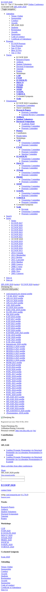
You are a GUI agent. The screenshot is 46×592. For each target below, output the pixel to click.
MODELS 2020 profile (15, 346)
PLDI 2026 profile (13, 369)
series (17, 284)
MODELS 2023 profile (15, 353)
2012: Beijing (16, 257)
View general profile (8, 475)
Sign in (9, 278)
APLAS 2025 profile (14, 303)
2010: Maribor (17, 262)
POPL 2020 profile (13, 381)
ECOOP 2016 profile (14, 307)
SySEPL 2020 (7, 544)
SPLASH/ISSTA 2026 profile (18, 411)
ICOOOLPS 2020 (8, 533)
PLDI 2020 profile (13, 365)
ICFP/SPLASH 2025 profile (17, 333)
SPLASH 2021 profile (15, 401)
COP (3, 528)
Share (3, 470)
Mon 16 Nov (16, 50)
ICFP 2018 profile (13, 321)
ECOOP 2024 (17, 230)
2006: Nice (15, 271)
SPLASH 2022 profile (15, 404)
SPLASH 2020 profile (10, 289)
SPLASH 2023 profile (15, 406)
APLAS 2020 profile (14, 301)
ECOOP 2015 (17, 250)
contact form (6, 490)
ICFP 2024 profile (13, 328)
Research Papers (23, 59)
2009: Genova (17, 264)
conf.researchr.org (13, 495)
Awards (14, 23)
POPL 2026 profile (13, 395)
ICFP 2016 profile (13, 317)
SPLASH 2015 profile (15, 397)
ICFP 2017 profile (13, 319)
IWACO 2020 (6, 535)
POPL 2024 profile (13, 390)
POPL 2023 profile (13, 388)
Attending (10, 14)
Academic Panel (28, 124)
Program (9, 41)
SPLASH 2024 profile (15, 408)
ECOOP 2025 (17, 227)
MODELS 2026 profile (15, 360)
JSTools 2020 (6, 538)
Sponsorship (16, 18)
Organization (11, 101)
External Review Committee (32, 115)
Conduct (14, 20)
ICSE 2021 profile (13, 340)
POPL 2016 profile (13, 372)
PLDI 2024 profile (13, 367)
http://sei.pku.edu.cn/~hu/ (25, 431)
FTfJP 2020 (5, 531)
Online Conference (36, 4)
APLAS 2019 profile (14, 298)
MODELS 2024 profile (15, 356)
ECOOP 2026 (17, 225)
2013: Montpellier (18, 255)
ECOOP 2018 (17, 244)
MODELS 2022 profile (15, 351)
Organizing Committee (25, 105)
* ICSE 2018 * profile (15, 296)
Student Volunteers (24, 64)
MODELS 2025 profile (15, 358)
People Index (21, 136)
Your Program (17, 46)
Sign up (9, 280)
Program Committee (29, 112)
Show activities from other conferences (16, 466)
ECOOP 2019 (17, 241)
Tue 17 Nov (16, 53)
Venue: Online (17, 16)
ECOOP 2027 (17, 223)
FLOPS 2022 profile (14, 312)
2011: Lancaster (17, 260)
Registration (16, 30)
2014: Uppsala (17, 253)
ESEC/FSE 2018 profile (16, 310)
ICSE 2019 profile (13, 335)
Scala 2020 (5, 557)
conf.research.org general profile (19, 294)
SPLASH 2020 (20, 7)
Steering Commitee (29, 154)
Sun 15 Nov (16, 48)
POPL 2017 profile (13, 374)
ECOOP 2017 (17, 246)
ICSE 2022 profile (13, 342)
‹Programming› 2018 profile (17, 413)
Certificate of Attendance (21, 39)
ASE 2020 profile (13, 305)
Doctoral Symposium (24, 66)
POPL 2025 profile (13, 392)
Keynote (24, 209)
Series (13, 221)
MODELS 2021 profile (15, 349)
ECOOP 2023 (17, 232)
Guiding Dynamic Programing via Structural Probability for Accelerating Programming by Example (24, 452)
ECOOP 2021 (17, 237)
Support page (5, 497)
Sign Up (4, 590)
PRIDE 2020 (6, 540)
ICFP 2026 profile (13, 330)
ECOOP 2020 (27, 284)
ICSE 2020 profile (13, 337)
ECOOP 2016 (17, 248)
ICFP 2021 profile (13, 323)
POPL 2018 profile (13, 376)
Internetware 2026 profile (16, 344)
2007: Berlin (16, 269)
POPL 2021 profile (13, 383)
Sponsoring (15, 34)
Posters (19, 71)
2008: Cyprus (16, 266)
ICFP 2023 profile (13, 326)
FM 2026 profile (12, 314)
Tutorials (19, 69)
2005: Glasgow (17, 273)
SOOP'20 (5, 542)
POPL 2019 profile (13, 379)
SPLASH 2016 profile (15, 399)
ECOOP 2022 (17, 234)
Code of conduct (18, 37)
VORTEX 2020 (7, 547)
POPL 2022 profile (13, 385)
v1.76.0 (24, 495)
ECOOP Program (18, 43)
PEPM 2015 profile (14, 362)
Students (14, 27)
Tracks (9, 55)
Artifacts (19, 62)
